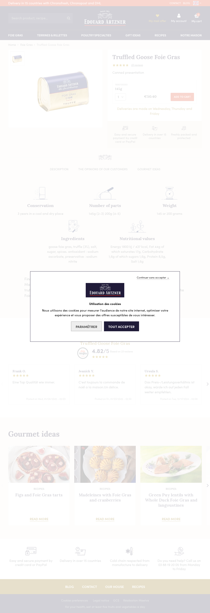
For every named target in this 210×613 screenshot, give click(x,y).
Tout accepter (121, 326)
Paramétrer (86, 326)
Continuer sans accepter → (153, 277)
